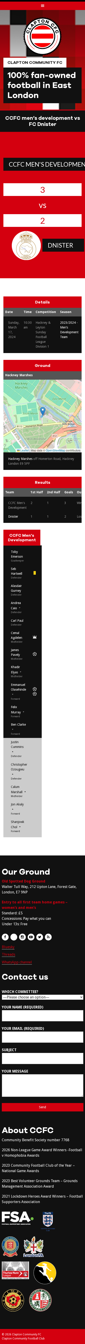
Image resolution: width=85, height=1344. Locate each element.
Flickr (13, 937)
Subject (9, 1050)
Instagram (22, 937)
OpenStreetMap (55, 450)
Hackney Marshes (19, 375)
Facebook (5, 937)
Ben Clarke (18, 724)
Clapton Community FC (34, 62)
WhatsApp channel (17, 962)
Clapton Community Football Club (23, 1338)
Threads (8, 954)
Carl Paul (17, 620)
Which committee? (20, 992)
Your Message (15, 1071)
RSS (48, 937)
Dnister (60, 245)
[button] (43, 411)
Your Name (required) (22, 1007)
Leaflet (24, 450)
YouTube (31, 937)
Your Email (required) (23, 1028)
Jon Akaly (17, 804)
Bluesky (8, 947)
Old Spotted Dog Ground (23, 881)
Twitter (39, 937)
